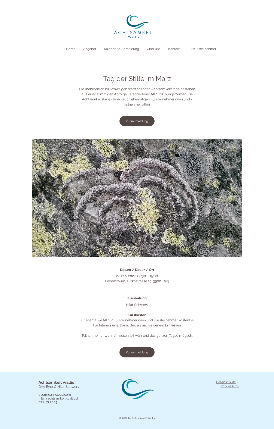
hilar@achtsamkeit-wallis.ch (59, 398)
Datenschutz (226, 382)
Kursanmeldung (137, 121)
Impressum (229, 386)
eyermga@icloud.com (55, 395)
